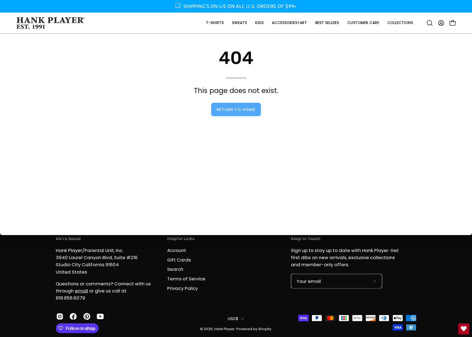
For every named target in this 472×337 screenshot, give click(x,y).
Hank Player (224, 329)
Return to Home (236, 109)
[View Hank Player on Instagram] (59, 316)
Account (176, 250)
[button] (215, 23)
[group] (236, 6)
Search (175, 269)
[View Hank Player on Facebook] (72, 316)
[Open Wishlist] (463, 328)
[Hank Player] (50, 23)
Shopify (264, 329)
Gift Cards (179, 259)
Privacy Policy (182, 288)
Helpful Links (180, 238)
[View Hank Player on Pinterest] (86, 316)
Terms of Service (186, 278)
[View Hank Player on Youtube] (99, 316)
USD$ (233, 318)
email (81, 291)
